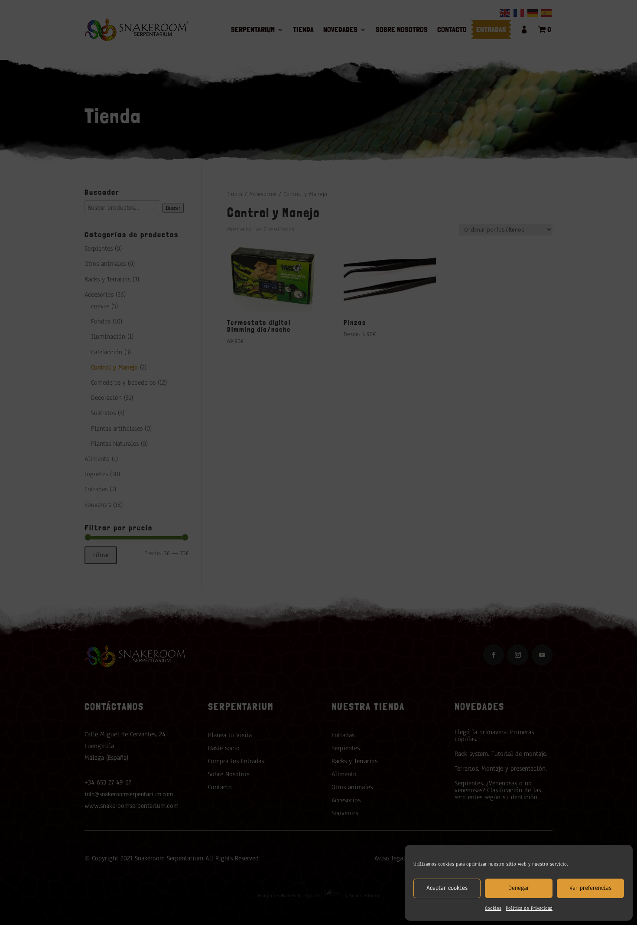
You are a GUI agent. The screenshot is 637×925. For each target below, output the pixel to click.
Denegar (518, 888)
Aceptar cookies (447, 888)
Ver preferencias (590, 888)
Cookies (493, 908)
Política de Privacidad (529, 908)
